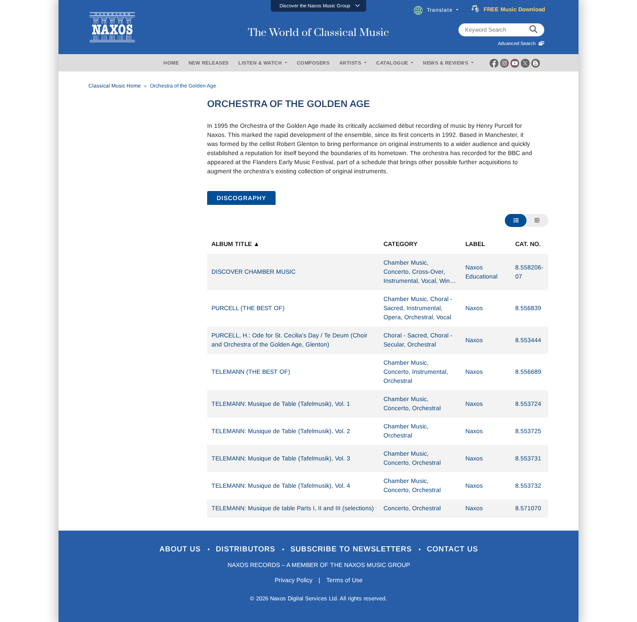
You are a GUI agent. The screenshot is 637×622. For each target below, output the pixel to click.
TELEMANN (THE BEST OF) (250, 371)
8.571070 (528, 508)
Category (400, 243)
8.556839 (528, 308)
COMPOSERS (313, 62)
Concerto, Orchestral (412, 508)
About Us (181, 549)
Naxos (474, 308)
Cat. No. (528, 243)
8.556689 (528, 371)
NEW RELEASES (208, 62)
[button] (318, 6)
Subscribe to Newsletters (352, 549)
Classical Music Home (114, 86)
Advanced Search (518, 43)
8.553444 (528, 340)
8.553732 (528, 485)
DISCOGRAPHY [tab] (241, 197)
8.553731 (528, 458)
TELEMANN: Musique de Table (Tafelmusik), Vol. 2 (280, 431)
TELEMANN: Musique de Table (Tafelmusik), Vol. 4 (280, 485)
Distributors (247, 549)
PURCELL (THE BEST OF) (248, 308)
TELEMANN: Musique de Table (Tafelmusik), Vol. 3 (280, 458)
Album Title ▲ (235, 243)
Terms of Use (344, 580)
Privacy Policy (293, 580)
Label (475, 243)
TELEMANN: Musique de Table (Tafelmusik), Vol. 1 (280, 403)
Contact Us (452, 549)
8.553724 (528, 403)
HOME (171, 62)
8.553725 (528, 431)
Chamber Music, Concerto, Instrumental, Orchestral (416, 371)
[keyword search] (533, 29)
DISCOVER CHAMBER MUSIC (253, 271)
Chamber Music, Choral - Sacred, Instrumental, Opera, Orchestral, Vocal (418, 308)
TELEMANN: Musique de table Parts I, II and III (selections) (292, 508)
